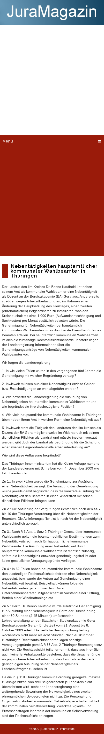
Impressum (67, 729)
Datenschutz (49, 729)
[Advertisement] (52, 79)
